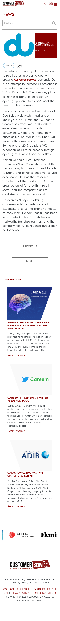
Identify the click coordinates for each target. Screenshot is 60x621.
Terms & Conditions (44, 593)
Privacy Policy (20, 593)
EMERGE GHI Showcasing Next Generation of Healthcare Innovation (29, 325)
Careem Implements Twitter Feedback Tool (28, 399)
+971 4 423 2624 (41, 583)
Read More (16, 355)
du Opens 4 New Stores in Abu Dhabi (44, 44)
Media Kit (26, 589)
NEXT (30, 261)
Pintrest (19, 66)
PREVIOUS (30, 246)
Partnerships (42, 589)
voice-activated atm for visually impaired (26, 475)
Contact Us (10, 589)
